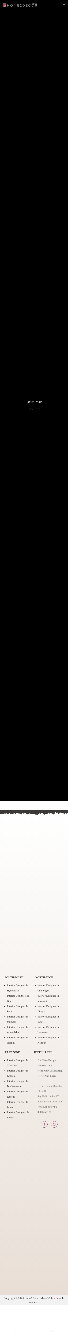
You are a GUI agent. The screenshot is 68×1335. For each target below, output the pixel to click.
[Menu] (63, 5)
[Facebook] (44, 1124)
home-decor (34, 408)
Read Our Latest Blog (50, 1070)
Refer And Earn (46, 1075)
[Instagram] (54, 1124)
